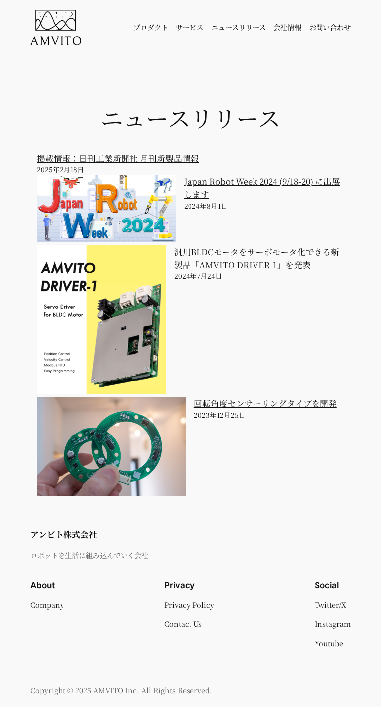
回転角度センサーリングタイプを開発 (265, 403)
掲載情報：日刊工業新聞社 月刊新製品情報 (118, 158)
